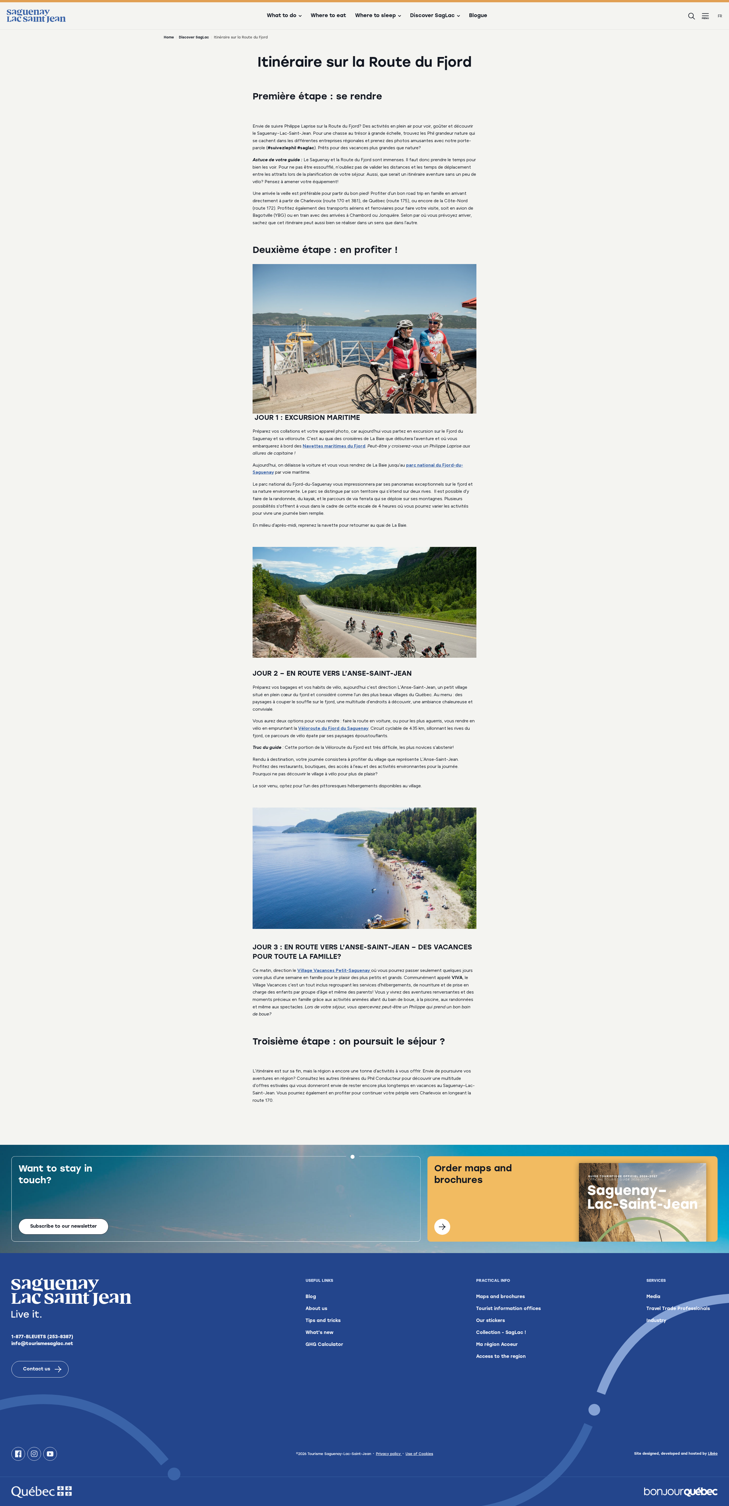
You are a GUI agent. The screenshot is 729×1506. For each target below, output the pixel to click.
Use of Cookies (419, 1454)
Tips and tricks (323, 1321)
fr (720, 16)
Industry (656, 1321)
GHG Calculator (324, 1344)
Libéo (713, 1454)
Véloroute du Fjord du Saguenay (333, 728)
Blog (311, 1297)
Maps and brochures (500, 1297)
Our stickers (490, 1321)
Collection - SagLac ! (501, 1333)
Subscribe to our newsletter (63, 1226)
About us (316, 1309)
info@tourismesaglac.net (42, 1344)
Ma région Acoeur (497, 1344)
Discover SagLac (194, 37)
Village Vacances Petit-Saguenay (334, 970)
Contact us (36, 1369)
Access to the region (501, 1356)
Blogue (478, 16)
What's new (319, 1333)
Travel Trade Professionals (678, 1309)
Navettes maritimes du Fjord (334, 446)
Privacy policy (389, 1454)
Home (169, 37)
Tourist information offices (508, 1309)
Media (653, 1297)
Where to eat (328, 16)
